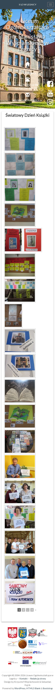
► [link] (36, 610)
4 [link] (32, 610)
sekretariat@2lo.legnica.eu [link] (27, 100)
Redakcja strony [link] (38, 678)
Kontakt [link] (23, 678)
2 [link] (23, 610)
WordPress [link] (19, 688)
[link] (20, 139)
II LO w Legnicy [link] (27, 4)
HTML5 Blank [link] (33, 688)
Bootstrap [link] (48, 688)
